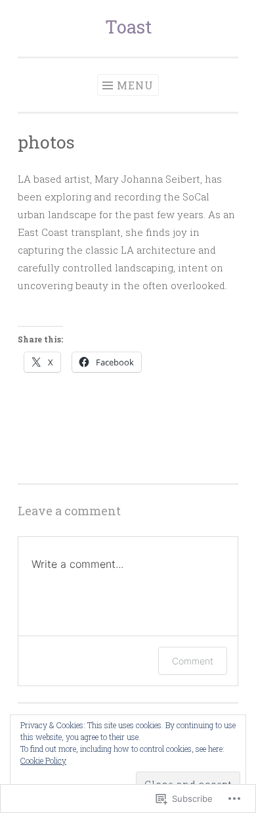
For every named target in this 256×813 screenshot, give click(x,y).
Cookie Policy (43, 760)
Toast (128, 26)
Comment (192, 660)
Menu (135, 85)
